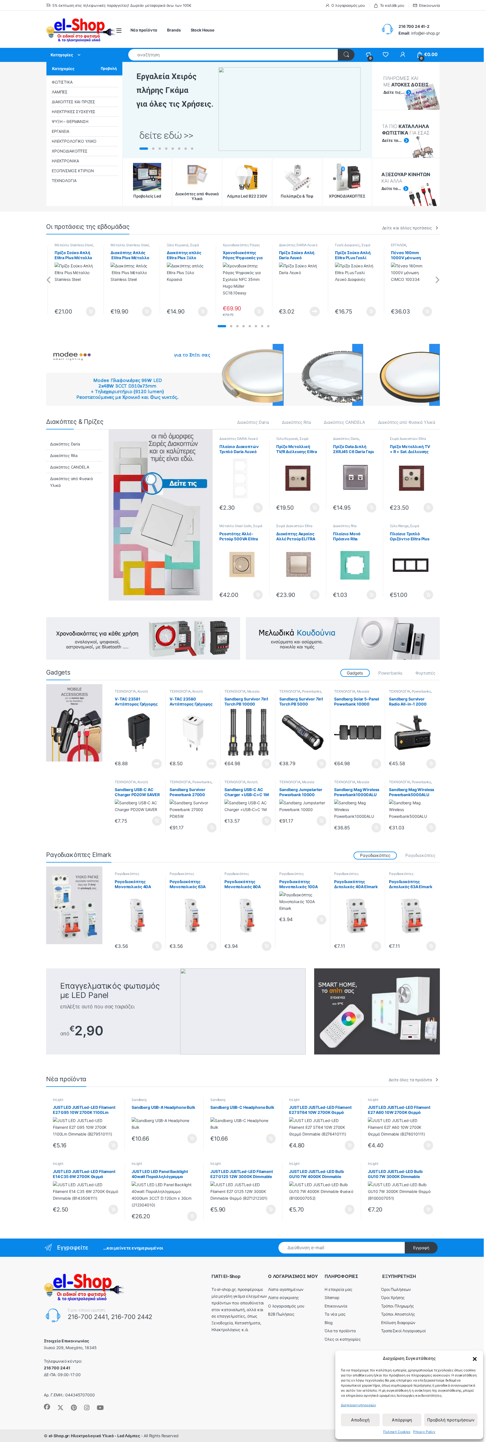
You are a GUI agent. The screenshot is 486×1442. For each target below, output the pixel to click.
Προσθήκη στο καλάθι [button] (85, 311)
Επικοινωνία (429, 5)
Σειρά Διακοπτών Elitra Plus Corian (294, 528)
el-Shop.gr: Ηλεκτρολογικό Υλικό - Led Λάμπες (94, 1435)
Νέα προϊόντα (143, 30)
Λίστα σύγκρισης (283, 1297)
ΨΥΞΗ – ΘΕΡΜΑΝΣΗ (70, 121)
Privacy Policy (424, 1432)
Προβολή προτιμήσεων (450, 1420)
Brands (174, 30)
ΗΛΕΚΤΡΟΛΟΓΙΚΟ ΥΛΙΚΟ (74, 141)
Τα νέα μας (335, 1314)
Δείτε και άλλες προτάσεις (407, 227)
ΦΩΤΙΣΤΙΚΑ (62, 82)
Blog (328, 1322)
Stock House (202, 30)
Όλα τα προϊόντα (340, 1330)
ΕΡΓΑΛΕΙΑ (60, 131)
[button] (475, 1358)
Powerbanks (390, 673)
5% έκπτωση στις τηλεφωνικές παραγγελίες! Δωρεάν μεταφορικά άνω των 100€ (122, 5)
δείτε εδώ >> (166, 135)
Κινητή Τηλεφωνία (131, 693)
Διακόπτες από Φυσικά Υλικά (406, 422)
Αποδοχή (360, 1420)
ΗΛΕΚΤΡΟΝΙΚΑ (65, 160)
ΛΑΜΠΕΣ (60, 91)
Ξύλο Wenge (399, 526)
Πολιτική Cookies (396, 1432)
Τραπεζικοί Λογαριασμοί (403, 1330)
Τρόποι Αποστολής (398, 1314)
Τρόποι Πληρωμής (397, 1306)
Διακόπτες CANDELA (344, 422)
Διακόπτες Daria (253, 422)
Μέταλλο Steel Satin (235, 526)
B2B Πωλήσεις (281, 1314)
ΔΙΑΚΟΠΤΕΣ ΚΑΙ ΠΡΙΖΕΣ (73, 101)
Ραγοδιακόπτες (420, 855)
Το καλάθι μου (392, 5)
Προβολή (109, 68)
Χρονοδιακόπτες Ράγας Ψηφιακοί (241, 247)
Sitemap (332, 1297)
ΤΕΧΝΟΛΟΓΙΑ (64, 180)
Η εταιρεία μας (338, 1289)
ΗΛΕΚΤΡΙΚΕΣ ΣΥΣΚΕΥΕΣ (73, 111)
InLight (58, 1100)
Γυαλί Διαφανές (347, 245)
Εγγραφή (421, 1247)
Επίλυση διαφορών (398, 1322)
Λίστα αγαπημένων (285, 1289)
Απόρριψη (402, 1420)
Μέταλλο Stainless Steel (74, 245)
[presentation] (48, 280)
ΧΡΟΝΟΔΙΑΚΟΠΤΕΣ (69, 151)
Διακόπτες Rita (296, 422)
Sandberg (139, 1100)
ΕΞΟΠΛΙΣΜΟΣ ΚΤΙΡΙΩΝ (73, 170)
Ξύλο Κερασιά (177, 245)
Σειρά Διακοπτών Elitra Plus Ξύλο (297, 440)
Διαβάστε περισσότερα (308, 311)
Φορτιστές (425, 673)
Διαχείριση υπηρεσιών (358, 1405)
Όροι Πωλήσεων (396, 1289)
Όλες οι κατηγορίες (343, 1339)
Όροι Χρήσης (392, 1297)
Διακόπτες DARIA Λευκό (298, 245)
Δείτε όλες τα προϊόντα (410, 1079)
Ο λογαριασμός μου (348, 5)
